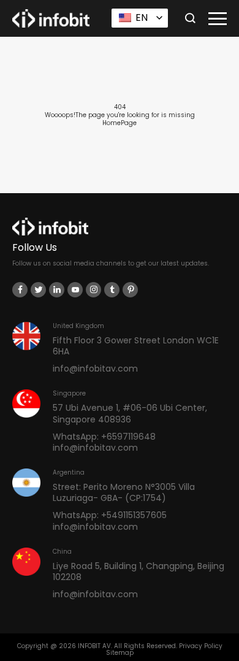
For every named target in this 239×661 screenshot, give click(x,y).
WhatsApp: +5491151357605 (110, 515)
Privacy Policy (200, 646)
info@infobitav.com (95, 368)
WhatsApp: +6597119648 (104, 436)
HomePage (119, 123)
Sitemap (120, 652)
